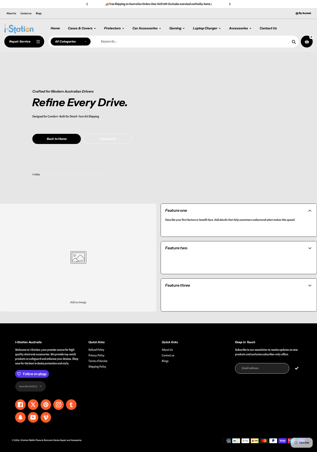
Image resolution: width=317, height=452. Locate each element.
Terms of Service (97, 361)
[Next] (230, 4)
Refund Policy (96, 350)
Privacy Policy (96, 355)
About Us (11, 13)
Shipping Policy (97, 366)
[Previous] (87, 4)
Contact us (25, 13)
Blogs (39, 13)
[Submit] (296, 368)
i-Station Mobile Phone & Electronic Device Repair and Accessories (71, 174)
